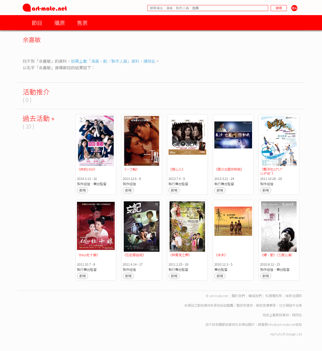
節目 (37, 22)
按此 (298, 314)
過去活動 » (38, 118)
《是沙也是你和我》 (229, 169)
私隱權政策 (273, 295)
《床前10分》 (87, 169)
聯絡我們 (255, 295)
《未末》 (220, 254)
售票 (82, 22)
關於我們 (238, 295)
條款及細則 (294, 295)
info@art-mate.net (281, 324)
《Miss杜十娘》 (88, 254)
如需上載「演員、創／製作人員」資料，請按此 (113, 61)
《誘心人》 (177, 169)
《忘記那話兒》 (134, 254)
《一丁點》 (131, 169)
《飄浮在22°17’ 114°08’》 (273, 171)
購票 (59, 22)
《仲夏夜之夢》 (180, 254)
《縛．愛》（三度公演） (277, 254)
